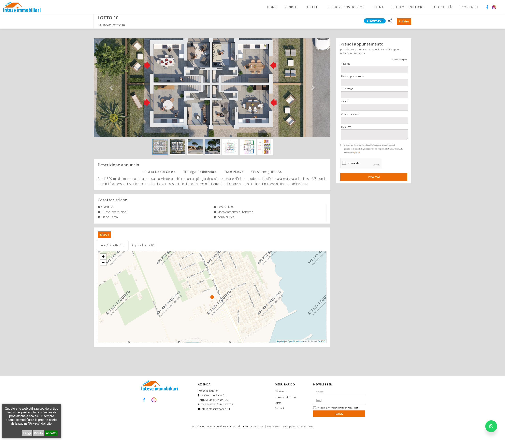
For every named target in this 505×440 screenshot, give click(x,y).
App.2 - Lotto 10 (143, 245)
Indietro (404, 21)
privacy (357, 153)
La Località (442, 7)
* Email (345, 101)
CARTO (321, 341)
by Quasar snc (306, 426)
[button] (111, 87)
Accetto (51, 433)
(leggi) (356, 407)
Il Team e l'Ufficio (408, 7)
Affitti (313, 7)
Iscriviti (339, 413)
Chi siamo (280, 391)
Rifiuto (38, 433)
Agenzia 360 (293, 426)
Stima (379, 7)
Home (272, 7)
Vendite (292, 7)
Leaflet (280, 341)
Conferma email (350, 114)
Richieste (346, 127)
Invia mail (374, 177)
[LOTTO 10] (212, 87)
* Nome (345, 63)
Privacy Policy (273, 426)
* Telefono (347, 89)
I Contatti (469, 7)
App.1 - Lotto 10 (112, 245)
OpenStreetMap (295, 341)
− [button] (103, 262)
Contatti (279, 408)
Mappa (104, 234)
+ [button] (103, 256)
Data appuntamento (352, 76)
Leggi (27, 433)
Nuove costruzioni (285, 397)
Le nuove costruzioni (346, 7)
